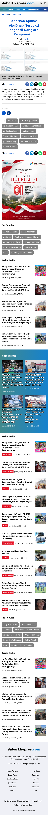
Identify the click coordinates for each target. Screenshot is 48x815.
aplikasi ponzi (28, 131)
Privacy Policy (36, 801)
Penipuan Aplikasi (28, 141)
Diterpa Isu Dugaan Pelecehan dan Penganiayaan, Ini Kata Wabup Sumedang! (17, 568)
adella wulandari (28, 232)
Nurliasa (27, 39)
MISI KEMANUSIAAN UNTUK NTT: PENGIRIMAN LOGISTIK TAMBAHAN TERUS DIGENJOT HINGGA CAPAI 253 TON (12, 415)
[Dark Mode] (41, 3)
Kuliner (5, 489)
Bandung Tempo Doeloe (21, 252)
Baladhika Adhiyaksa (12, 247)
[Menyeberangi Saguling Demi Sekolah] (40, 555)
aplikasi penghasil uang (33, 126)
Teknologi (35, 775)
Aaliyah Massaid (10, 232)
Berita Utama (8, 471)
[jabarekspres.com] (18, 3)
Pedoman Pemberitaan (23, 805)
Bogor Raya (20, 9)
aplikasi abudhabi (10, 126)
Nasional (12, 787)
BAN (5, 252)
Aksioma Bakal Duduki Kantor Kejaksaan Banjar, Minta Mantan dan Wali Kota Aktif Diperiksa (16, 603)
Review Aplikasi (9, 146)
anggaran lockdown (11, 242)
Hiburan (36, 783)
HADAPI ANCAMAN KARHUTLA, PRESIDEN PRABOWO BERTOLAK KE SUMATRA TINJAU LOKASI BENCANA (34, 380)
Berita (5, 526)
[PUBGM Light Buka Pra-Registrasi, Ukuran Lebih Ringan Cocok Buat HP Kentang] (40, 538)
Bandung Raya (33, 9)
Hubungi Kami (23, 801)
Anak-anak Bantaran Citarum (27, 237)
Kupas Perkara (7, 9)
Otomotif (35, 779)
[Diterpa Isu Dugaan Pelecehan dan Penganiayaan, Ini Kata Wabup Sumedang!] (40, 570)
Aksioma (7, 237)
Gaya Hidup (35, 771)
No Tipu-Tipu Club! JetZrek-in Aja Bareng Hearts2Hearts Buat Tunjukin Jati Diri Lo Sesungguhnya (16, 270)
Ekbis (12, 791)
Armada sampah (32, 242)
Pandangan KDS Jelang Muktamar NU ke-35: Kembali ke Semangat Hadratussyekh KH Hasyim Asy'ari (17, 320)
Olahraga (35, 787)
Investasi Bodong (10, 136)
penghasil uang (9, 141)
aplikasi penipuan (10, 131)
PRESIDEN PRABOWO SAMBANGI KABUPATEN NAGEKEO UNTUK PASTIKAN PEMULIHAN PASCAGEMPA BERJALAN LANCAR (12, 381)
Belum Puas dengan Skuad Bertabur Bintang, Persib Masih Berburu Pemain (16, 585)
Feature (5, 558)
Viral (35, 791)
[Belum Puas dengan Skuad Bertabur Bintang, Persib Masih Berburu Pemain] (40, 587)
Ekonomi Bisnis (16, 14)
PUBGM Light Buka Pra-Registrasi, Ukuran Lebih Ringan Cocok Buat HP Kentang (17, 536)
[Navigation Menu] (45, 3)
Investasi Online (29, 136)
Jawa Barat (7, 506)
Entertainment (8, 543)
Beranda (5, 14)
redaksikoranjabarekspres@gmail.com (24, 763)
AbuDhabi (12, 120)
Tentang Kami (10, 801)
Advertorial (7, 454)
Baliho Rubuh (30, 247)
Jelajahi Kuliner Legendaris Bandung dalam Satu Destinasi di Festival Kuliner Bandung (17, 304)
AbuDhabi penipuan (29, 120)
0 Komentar (9, 84)
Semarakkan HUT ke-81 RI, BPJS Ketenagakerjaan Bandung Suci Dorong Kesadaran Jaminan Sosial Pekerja (17, 338)
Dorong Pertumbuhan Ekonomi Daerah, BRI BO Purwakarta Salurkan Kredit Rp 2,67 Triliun (16, 287)
